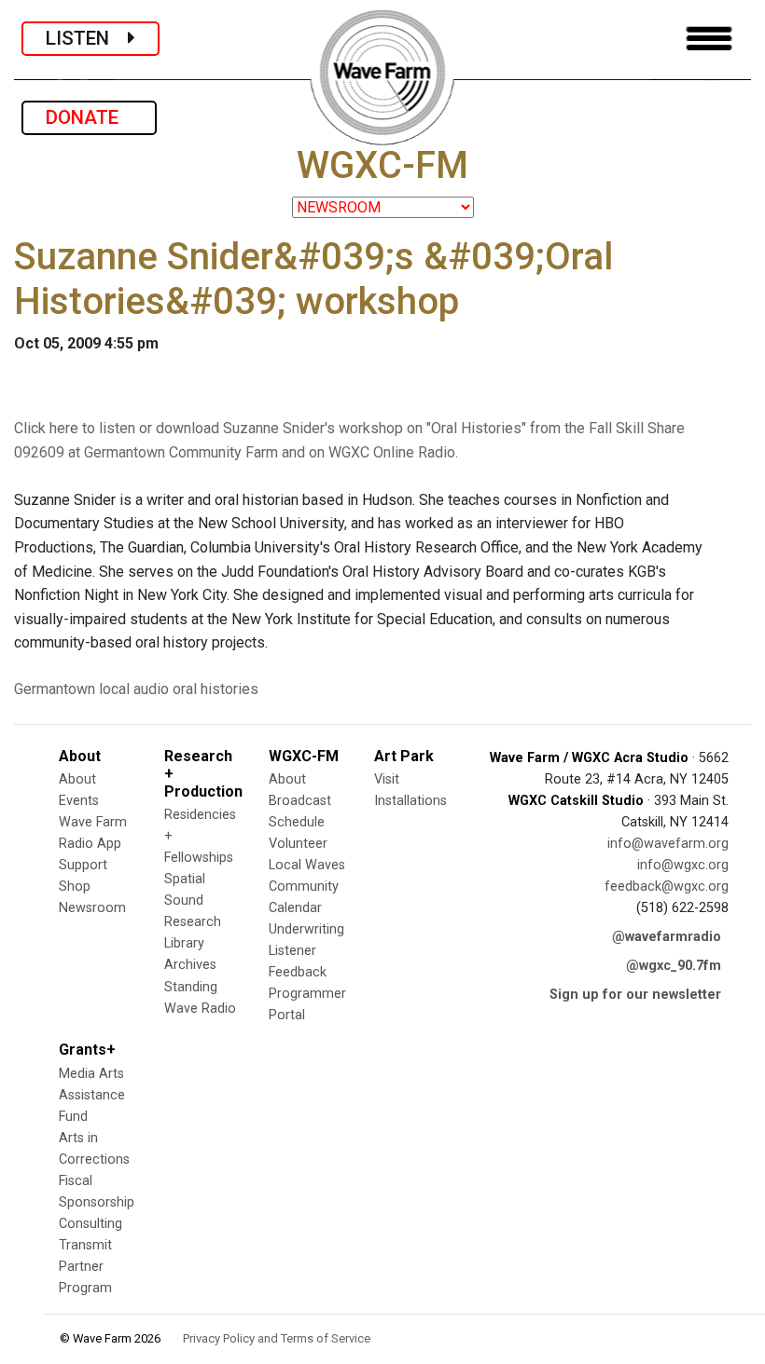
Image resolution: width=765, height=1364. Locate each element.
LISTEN (87, 38)
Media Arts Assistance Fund (92, 1095)
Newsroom (92, 908)
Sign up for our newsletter (635, 995)
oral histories (215, 689)
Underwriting (306, 929)
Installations (410, 801)
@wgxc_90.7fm (673, 966)
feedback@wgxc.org (667, 886)
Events (79, 801)
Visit (386, 779)
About (77, 779)
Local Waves (307, 865)
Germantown (54, 689)
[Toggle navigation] (709, 38)
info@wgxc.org (683, 865)
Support (83, 865)
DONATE (89, 117)
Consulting (90, 1224)
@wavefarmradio (666, 937)
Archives (190, 965)
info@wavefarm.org (668, 844)
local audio (134, 689)
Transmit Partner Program (85, 1266)
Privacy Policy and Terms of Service (276, 1338)
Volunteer (298, 844)
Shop (74, 886)
